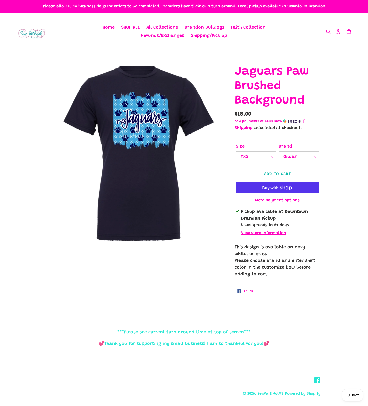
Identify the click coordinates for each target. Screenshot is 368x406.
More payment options (277, 200)
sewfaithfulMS (271, 394)
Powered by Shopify (302, 394)
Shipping (243, 128)
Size (240, 146)
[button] (270, 121)
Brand (285, 146)
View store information (263, 233)
